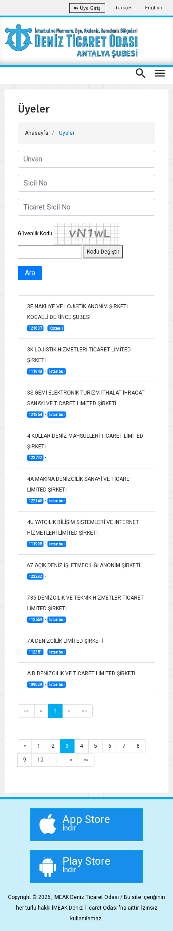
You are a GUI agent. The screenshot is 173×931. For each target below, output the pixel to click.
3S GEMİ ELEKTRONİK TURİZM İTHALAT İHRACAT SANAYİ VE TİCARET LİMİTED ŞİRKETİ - (86, 403)
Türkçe (123, 8)
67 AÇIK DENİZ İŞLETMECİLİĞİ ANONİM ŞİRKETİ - (83, 570)
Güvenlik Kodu (35, 233)
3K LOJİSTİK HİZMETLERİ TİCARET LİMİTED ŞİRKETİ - (79, 360)
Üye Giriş (90, 8)
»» (84, 711)
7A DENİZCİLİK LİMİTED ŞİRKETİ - (65, 646)
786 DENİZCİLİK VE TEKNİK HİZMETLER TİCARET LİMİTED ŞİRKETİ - (85, 608)
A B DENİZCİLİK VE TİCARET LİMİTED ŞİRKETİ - (81, 678)
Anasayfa (36, 133)
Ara (30, 273)
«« (26, 711)
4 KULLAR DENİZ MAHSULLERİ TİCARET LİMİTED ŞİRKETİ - (85, 446)
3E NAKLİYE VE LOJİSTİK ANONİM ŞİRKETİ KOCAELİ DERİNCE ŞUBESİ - (77, 317)
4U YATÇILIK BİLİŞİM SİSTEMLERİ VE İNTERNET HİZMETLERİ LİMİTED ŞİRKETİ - (83, 533)
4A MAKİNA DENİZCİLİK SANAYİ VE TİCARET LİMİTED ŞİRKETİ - (80, 490)
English (153, 8)
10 (40, 760)
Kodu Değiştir (103, 252)
